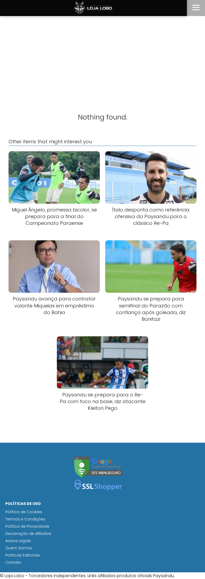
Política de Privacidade (27, 526)
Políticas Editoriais (22, 555)
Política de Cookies (23, 512)
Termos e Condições (25, 519)
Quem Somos (18, 548)
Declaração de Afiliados (28, 533)
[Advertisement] (102, 56)
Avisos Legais (18, 540)
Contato (13, 562)
